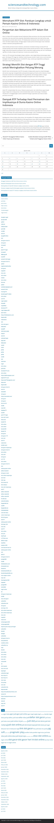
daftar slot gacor (37, 717)
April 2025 (3, 788)
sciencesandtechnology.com (27, 5)
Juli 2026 (3, 753)
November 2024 (5, 799)
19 (17, 164)
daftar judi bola (13, 717)
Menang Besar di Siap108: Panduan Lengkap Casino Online (15, 185)
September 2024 (5, 804)
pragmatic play (17, 732)
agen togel (30, 714)
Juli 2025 (3, 781)
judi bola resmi (6, 721)
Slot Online (3, 208)
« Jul (2, 173)
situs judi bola (45, 732)
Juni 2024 (3, 811)
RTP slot (40, 126)
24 (2, 166)
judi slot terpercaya (28, 725)
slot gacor (13, 739)
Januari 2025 (4, 795)
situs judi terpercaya (19, 736)
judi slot (31, 721)
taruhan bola (49, 740)
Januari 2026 (4, 767)
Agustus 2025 (4, 778)
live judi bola (37, 729)
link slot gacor (26, 728)
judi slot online (14, 724)
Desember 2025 (5, 769)
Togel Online (4, 212)
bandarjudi (15, 26)
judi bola (48, 717)
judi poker (25, 721)
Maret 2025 (3, 790)
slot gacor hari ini (26, 739)
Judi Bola (3, 201)
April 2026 (3, 760)
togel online (12, 742)
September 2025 (5, 776)
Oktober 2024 (4, 802)
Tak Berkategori (6, 17)
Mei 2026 (3, 757)
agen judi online (21, 714)
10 (2, 161)
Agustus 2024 (4, 806)
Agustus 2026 (4, 750)
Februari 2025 (4, 792)
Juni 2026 (3, 755)
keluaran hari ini (6, 729)
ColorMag (31, 820)
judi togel (47, 725)
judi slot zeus (39, 725)
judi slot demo (40, 721)
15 (39, 161)
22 (39, 164)
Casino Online (4, 198)
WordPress (38, 820)
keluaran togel (15, 729)
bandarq (42, 714)
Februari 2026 (4, 764)
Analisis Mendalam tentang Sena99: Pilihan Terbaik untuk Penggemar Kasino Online (39, 138)
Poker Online (4, 205)
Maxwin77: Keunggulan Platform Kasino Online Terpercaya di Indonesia (13, 138)
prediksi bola (28, 732)
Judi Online (3, 203)
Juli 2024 (3, 809)
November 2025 (5, 771)
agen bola (6, 714)
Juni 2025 (3, 783)
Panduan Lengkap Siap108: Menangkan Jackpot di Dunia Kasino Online (18, 188)
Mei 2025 (3, 785)
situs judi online (6, 736)
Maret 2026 (3, 762)
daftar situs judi (23, 717)
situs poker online (29, 736)
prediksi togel (37, 732)
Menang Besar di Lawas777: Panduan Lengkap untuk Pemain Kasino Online (19, 190)
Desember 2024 (5, 797)
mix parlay (44, 729)
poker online (7, 732)
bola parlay (4, 717)
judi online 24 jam (17, 721)
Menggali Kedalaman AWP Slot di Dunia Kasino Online (14, 181)
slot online (39, 739)
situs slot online (40, 735)
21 (32, 164)
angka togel (37, 714)
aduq (2, 714)
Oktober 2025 (4, 774)
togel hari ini (5, 742)
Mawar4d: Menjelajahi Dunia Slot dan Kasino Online (13, 183)
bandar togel (48, 714)
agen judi (13, 714)
